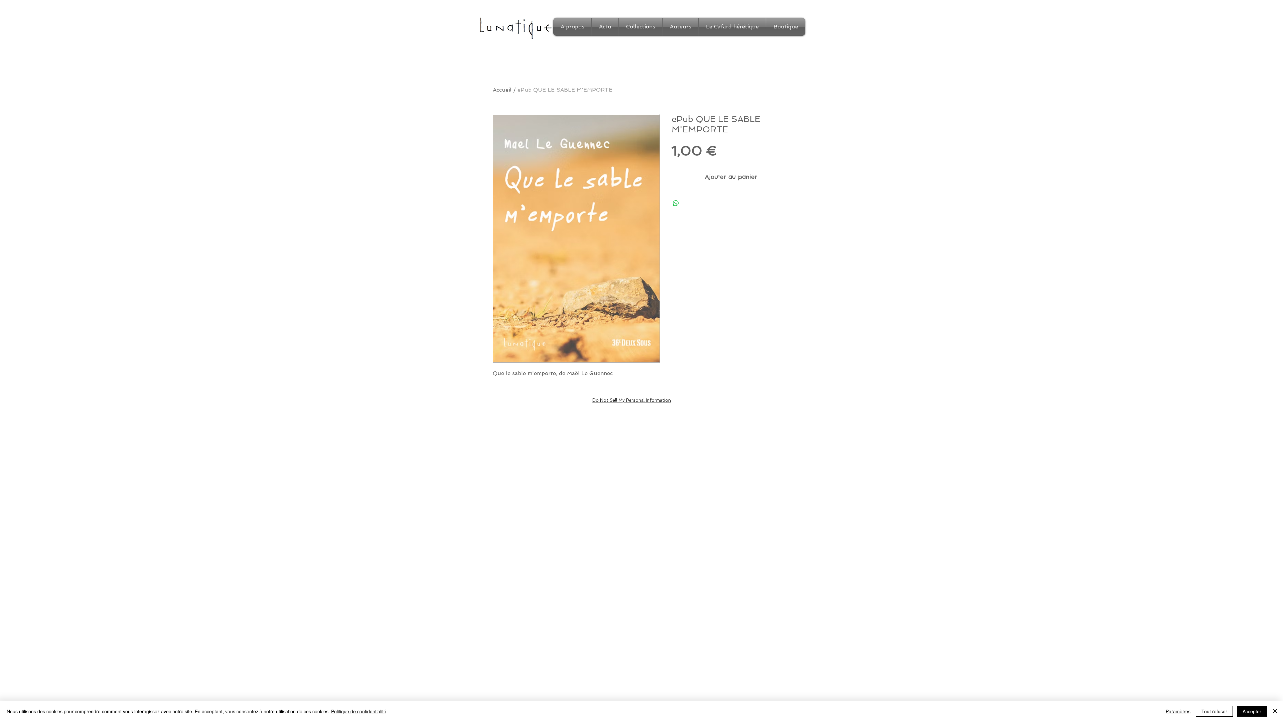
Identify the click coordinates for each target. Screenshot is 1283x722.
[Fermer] (1275, 711)
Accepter (1252, 711)
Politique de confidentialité (358, 711)
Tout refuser (1214, 711)
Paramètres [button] (1178, 711)
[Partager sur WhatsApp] (676, 203)
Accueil (502, 90)
